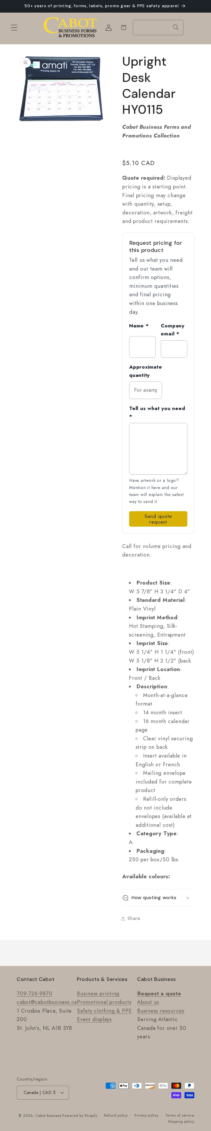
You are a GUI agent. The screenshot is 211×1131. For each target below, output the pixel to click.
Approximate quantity (145, 371)
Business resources (160, 1011)
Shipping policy (181, 1121)
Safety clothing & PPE (104, 1011)
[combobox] (158, 27)
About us (148, 1002)
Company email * (172, 329)
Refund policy (116, 1115)
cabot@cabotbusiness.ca (47, 1002)
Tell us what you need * (157, 412)
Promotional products (104, 1002)
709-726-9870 (34, 993)
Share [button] (133, 918)
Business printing (98, 993)
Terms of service (179, 1115)
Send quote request (158, 519)
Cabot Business (49, 1115)
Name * (139, 325)
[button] (14, 27)
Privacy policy (147, 1115)
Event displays (94, 1019)
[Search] (176, 27)
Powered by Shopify (79, 1115)
